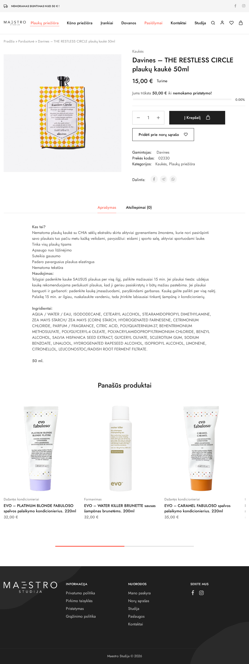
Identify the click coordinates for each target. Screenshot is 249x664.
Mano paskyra (139, 593)
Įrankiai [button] (107, 23)
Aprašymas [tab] (107, 207)
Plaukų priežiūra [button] (45, 23)
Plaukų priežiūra (182, 164)
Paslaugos (136, 616)
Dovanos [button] (128, 23)
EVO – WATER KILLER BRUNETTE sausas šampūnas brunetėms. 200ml (120, 508)
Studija (200, 23)
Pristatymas (75, 608)
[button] (28, 485)
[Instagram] (201, 594)
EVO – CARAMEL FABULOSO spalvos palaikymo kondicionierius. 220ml (197, 508)
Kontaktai (178, 23)
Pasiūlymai (153, 23)
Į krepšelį (193, 117)
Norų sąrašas (138, 601)
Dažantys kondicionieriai (21, 499)
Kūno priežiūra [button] (79, 23)
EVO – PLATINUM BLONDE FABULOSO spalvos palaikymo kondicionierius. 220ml (40, 508)
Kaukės (137, 51)
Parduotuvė (26, 41)
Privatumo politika (80, 593)
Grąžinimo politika (81, 616)
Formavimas (93, 499)
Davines (163, 152)
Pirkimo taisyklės (79, 601)
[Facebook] (193, 593)
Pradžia (9, 41)
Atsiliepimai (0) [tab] (139, 207)
